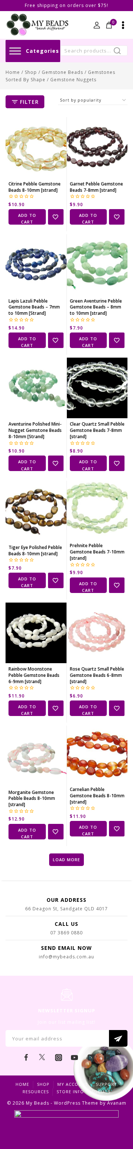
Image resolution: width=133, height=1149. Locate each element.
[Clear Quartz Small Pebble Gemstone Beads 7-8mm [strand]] (97, 388)
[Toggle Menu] (15, 50)
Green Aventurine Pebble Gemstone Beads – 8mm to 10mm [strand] (96, 307)
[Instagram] (58, 1057)
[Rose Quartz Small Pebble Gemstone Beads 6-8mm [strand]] (97, 633)
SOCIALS (101, 1091)
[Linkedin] (107, 1057)
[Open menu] (123, 25)
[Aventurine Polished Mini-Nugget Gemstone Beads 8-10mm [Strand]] (36, 388)
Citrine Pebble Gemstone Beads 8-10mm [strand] (34, 187)
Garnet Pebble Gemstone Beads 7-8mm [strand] (96, 187)
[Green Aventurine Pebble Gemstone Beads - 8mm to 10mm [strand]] (97, 264)
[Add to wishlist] (56, 217)
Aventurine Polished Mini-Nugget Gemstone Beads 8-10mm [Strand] (35, 430)
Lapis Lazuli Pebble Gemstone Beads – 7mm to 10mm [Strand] (34, 307)
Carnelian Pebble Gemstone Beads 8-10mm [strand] (97, 795)
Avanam (116, 1103)
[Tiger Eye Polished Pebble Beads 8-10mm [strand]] (36, 511)
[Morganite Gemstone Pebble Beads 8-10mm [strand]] (36, 756)
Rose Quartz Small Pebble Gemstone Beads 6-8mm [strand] (97, 675)
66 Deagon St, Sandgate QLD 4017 (66, 909)
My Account (72, 1084)
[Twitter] (42, 1057)
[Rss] (91, 1057)
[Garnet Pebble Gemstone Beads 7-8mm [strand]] (97, 147)
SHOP (43, 1084)
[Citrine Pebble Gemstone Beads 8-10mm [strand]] (36, 147)
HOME (22, 1084)
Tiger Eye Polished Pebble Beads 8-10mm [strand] (35, 550)
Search (119, 51)
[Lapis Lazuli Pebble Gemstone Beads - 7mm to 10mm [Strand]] (36, 264)
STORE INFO (70, 1091)
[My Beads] (37, 25)
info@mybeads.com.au (66, 957)
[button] (27, 217)
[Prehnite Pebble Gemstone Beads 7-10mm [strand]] (97, 510)
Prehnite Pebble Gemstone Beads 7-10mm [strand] (97, 551)
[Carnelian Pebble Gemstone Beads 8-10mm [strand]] (97, 755)
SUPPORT (106, 1084)
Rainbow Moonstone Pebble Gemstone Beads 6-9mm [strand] (33, 675)
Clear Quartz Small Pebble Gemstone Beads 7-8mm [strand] (97, 430)
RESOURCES (36, 1091)
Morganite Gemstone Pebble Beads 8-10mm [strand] (31, 798)
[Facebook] (26, 1057)
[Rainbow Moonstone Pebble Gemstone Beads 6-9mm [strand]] (36, 633)
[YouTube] (75, 1057)
